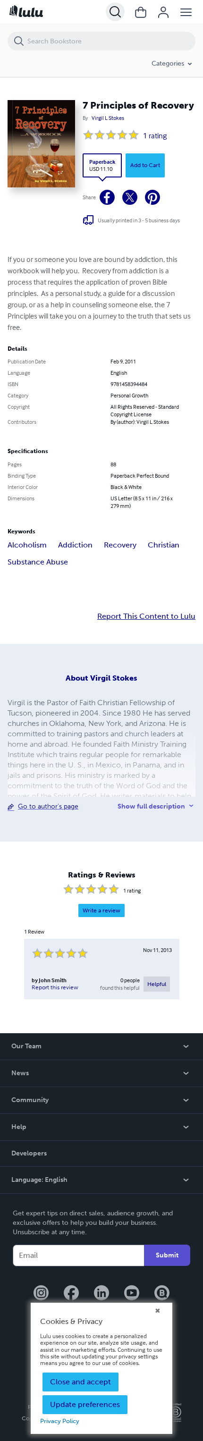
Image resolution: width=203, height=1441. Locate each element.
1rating (155, 135)
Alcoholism (27, 544)
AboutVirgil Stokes (101, 678)
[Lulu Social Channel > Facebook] (71, 1293)
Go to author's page (48, 806)
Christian (163, 544)
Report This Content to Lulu (146, 616)
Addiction (75, 544)
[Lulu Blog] (161, 1293)
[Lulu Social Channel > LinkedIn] (101, 1293)
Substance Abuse (38, 561)
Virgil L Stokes (108, 118)
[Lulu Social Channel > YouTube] (131, 1293)
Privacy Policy (59, 1420)
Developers (29, 1153)
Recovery (120, 544)
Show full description (151, 806)
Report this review (55, 987)
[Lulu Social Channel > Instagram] (41, 1293)
